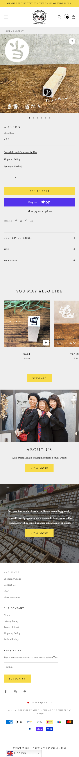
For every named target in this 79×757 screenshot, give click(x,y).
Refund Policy (11, 639)
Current (18, 31)
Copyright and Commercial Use (20, 152)
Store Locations (12, 596)
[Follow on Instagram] (15, 692)
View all (40, 378)
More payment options (40, 211)
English (19, 753)
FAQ (6, 590)
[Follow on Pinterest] (24, 692)
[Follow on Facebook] (5, 692)
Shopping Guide (12, 578)
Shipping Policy (12, 159)
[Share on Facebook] (16, 220)
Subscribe (17, 678)
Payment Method (13, 166)
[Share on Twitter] (21, 220)
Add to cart (40, 191)
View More (39, 468)
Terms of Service (12, 627)
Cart (27, 353)
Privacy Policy (11, 621)
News (7, 615)
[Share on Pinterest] (26, 220)
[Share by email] (31, 220)
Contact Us (9, 584)
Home (7, 31)
